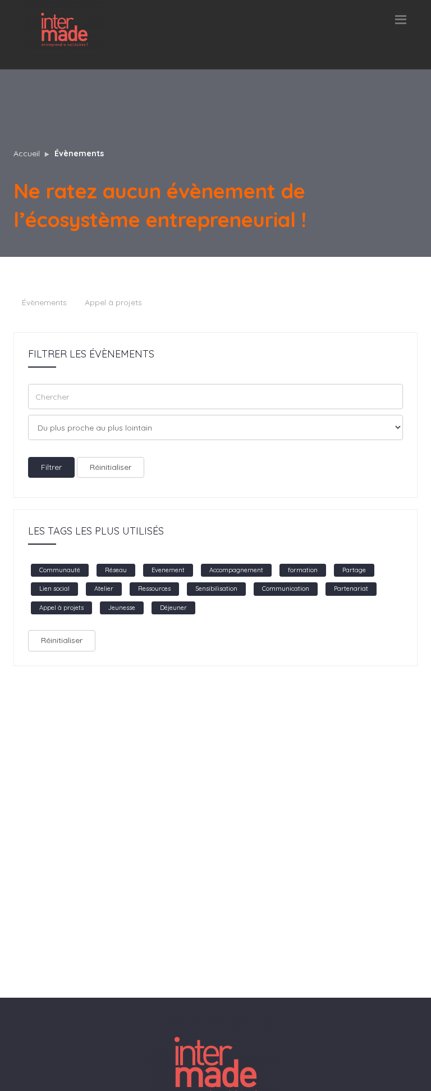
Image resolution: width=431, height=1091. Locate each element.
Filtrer (51, 467)
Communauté (59, 570)
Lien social (54, 588)
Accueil (26, 153)
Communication (285, 588)
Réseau (116, 570)
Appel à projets (113, 302)
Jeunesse (121, 608)
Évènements (79, 153)
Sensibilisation (216, 588)
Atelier (103, 588)
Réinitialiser (110, 467)
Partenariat (351, 588)
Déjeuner (173, 608)
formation (303, 570)
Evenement (168, 570)
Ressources (154, 588)
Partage (354, 570)
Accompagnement (236, 570)
